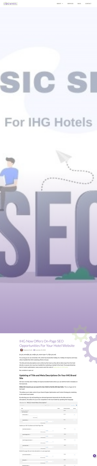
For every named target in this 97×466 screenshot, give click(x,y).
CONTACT (88, 3)
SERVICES (70, 3)
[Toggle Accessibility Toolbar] (94, 455)
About (59, 3)
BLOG (79, 3)
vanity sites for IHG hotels (60, 367)
